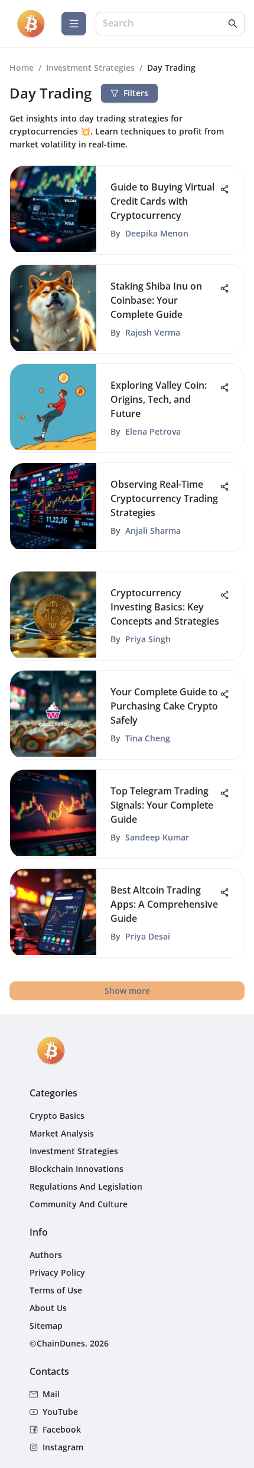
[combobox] (164, 24)
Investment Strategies (90, 67)
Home (21, 67)
